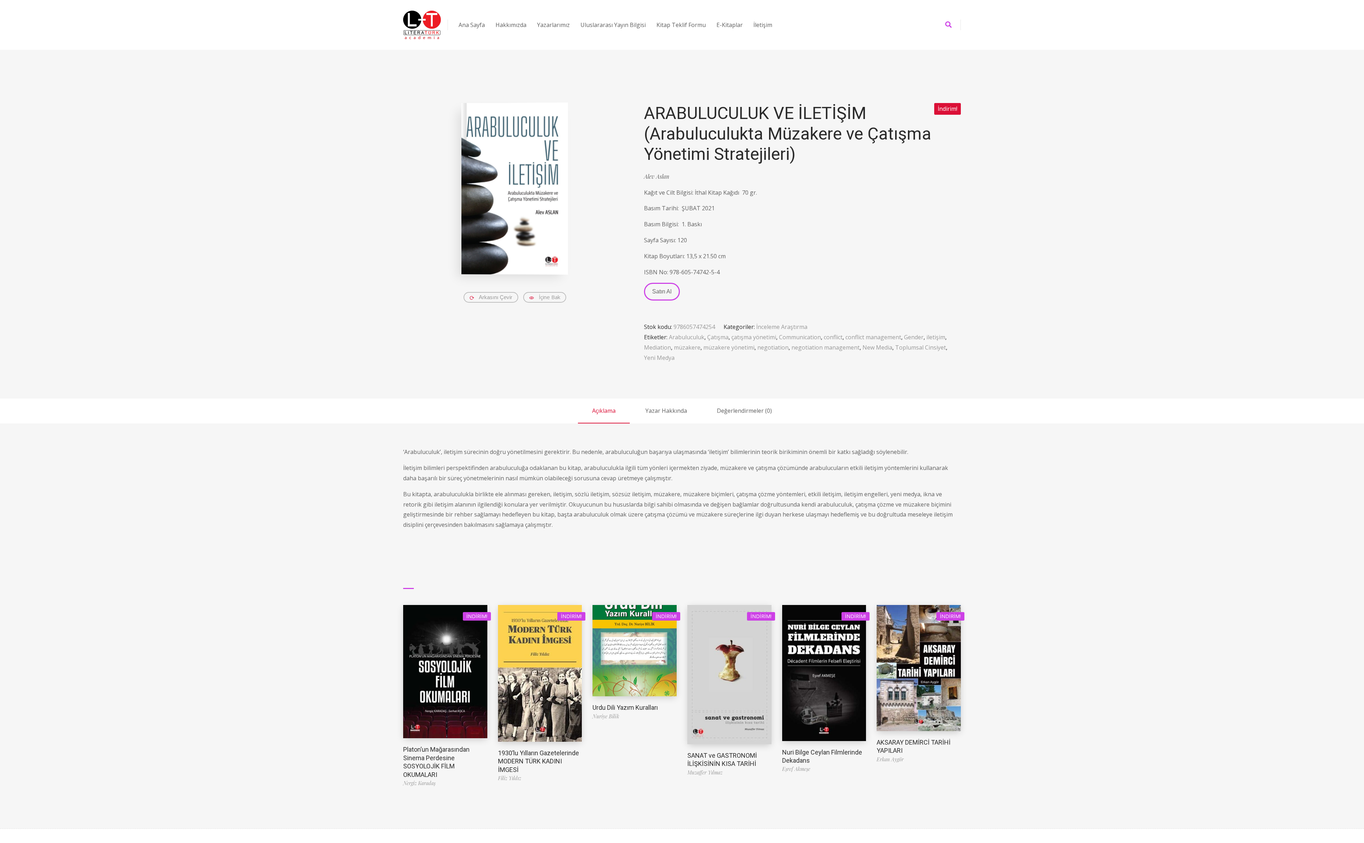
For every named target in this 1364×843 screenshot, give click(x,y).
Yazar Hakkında (666, 411)
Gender (914, 337)
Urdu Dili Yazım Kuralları (625, 707)
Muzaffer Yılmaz (704, 772)
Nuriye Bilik (605, 716)
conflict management (873, 337)
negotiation (773, 347)
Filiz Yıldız (509, 778)
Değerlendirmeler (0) (744, 411)
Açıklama (604, 411)
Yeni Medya (659, 358)
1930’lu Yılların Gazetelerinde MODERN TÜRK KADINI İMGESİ (538, 761)
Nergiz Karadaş (419, 783)
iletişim (935, 337)
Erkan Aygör (890, 759)
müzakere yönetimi (728, 347)
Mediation (657, 347)
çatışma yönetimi (753, 337)
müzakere (687, 347)
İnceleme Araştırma (781, 327)
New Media (877, 347)
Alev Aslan (656, 176)
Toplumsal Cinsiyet (920, 347)
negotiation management (825, 347)
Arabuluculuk (686, 337)
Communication (800, 337)
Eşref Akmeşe (796, 769)
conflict (833, 337)
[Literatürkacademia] (422, 25)
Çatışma (718, 337)
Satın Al (662, 291)
